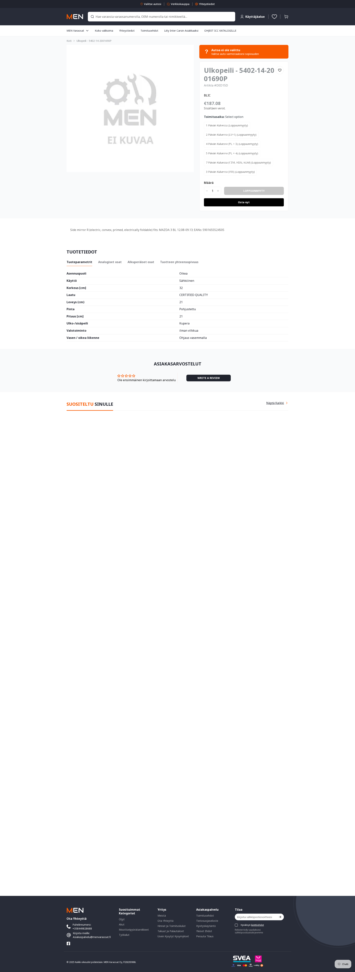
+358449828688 (82, 928)
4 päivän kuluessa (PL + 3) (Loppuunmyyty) (232, 144)
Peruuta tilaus (205, 936)
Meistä (162, 915)
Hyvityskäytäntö (206, 926)
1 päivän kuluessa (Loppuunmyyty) (227, 125)
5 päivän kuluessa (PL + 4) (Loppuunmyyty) (232, 153)
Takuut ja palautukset (171, 931)
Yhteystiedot (207, 4)
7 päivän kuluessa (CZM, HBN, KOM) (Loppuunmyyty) (238, 162)
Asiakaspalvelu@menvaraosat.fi (92, 937)
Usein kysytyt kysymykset (173, 936)
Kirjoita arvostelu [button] (208, 378)
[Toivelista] (274, 16)
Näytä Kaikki (275, 403)
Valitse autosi (152, 4)
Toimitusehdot (205, 915)
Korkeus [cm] (76, 288)
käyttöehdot (257, 925)
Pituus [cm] (75, 316)
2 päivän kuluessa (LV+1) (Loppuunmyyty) (231, 134)
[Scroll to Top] (348, 952)
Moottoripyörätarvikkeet (134, 929)
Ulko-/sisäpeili (77, 323)
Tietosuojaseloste (207, 920)
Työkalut (124, 935)
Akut (121, 924)
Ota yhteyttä (165, 920)
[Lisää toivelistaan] (280, 70)
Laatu (71, 295)
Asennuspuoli (76, 273)
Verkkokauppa (180, 4)
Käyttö (72, 280)
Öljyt (122, 919)
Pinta (71, 309)
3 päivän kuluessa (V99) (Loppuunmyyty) (230, 171)
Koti (69, 40)
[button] (286, 16)
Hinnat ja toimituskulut (172, 926)
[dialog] (13, 969)
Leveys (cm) (75, 302)
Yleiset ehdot (204, 931)
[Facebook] (68, 943)
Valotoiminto (76, 330)
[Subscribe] (280, 917)
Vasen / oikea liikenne (83, 338)
